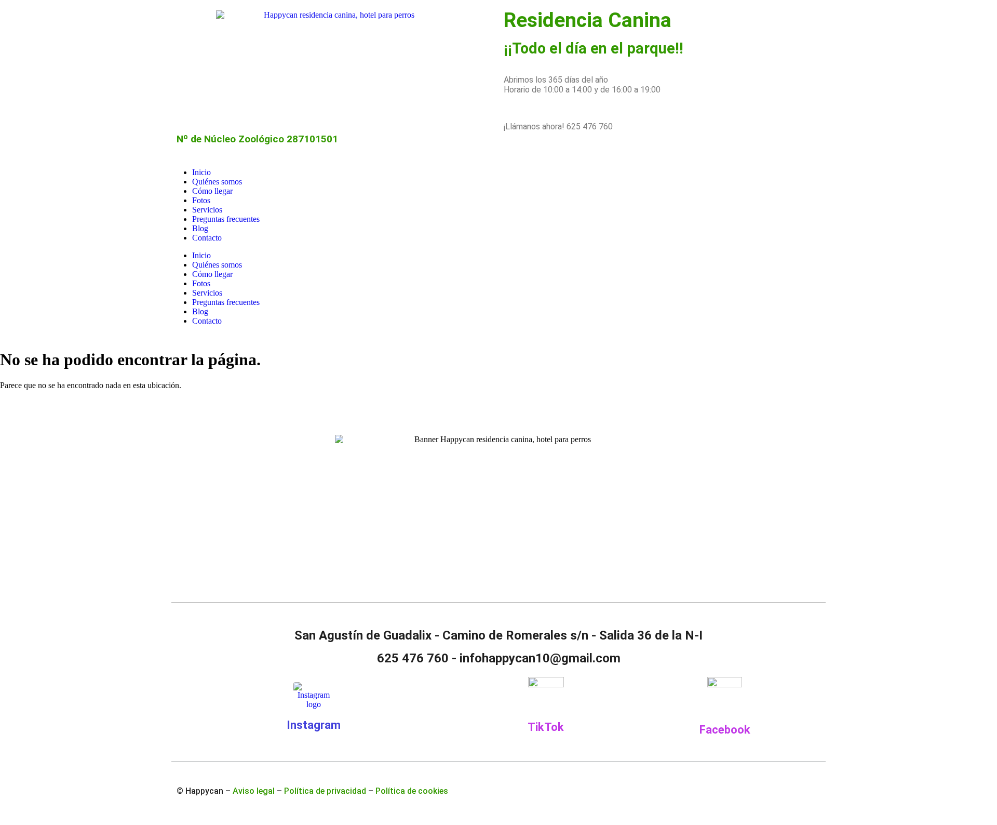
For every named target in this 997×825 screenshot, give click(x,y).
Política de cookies (411, 791)
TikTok (546, 727)
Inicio (201, 172)
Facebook (724, 729)
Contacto (207, 237)
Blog (200, 228)
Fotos (201, 200)
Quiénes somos (217, 181)
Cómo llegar (212, 191)
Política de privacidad (325, 791)
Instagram (314, 724)
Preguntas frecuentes (226, 219)
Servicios (207, 209)
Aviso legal (254, 791)
